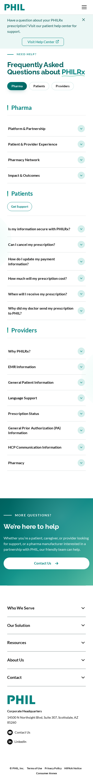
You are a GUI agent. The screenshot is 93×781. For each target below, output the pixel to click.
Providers (63, 86)
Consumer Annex (46, 773)
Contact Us (42, 563)
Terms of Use (34, 768)
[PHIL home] (15, 7)
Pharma (17, 86)
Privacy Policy (53, 768)
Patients (39, 86)
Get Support (19, 206)
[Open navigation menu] (84, 7)
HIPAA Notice (72, 768)
